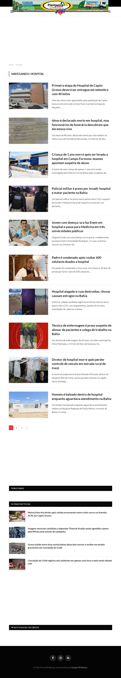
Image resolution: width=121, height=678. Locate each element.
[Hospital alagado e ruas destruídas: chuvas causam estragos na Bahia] (28, 302)
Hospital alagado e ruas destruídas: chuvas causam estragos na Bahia (81, 294)
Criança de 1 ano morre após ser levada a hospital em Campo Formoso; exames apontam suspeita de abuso (80, 158)
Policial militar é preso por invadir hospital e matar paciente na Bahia (81, 191)
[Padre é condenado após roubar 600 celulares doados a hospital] (28, 268)
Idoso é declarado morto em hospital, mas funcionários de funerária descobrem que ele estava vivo (80, 125)
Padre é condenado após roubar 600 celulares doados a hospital (76, 260)
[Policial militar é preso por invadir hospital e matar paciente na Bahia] (28, 199)
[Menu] (12, 11)
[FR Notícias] (60, 11)
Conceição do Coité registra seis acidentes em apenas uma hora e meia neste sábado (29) (70, 562)
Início (11, 65)
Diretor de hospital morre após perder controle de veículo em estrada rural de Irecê (79, 364)
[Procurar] (109, 11)
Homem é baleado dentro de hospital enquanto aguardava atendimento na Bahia (81, 396)
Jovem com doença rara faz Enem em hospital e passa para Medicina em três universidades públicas (78, 227)
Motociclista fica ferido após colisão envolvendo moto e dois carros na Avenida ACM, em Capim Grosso (67, 514)
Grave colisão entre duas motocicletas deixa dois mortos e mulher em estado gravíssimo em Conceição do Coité (66, 546)
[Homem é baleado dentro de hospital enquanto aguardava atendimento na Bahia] (28, 405)
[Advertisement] (60, 40)
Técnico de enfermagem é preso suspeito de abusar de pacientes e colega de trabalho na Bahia (81, 329)
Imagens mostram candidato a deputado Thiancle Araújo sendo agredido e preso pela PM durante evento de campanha (68, 530)
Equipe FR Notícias (79, 667)
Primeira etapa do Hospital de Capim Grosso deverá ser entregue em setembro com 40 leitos (80, 90)
